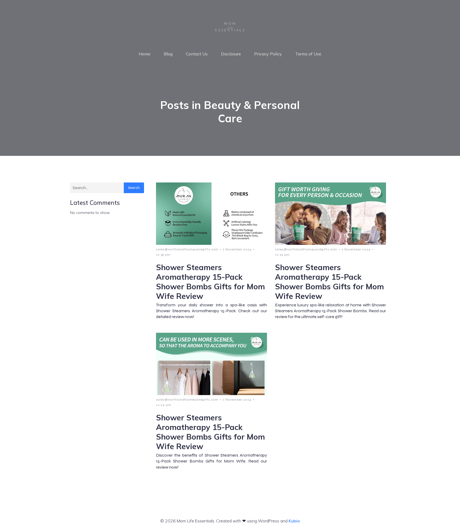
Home (144, 53)
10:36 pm (163, 255)
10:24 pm (163, 405)
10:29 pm (282, 255)
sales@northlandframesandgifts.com (187, 249)
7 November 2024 (237, 249)
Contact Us (197, 53)
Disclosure (231, 53)
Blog (168, 53)
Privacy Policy (268, 53)
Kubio (294, 520)
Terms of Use (308, 53)
